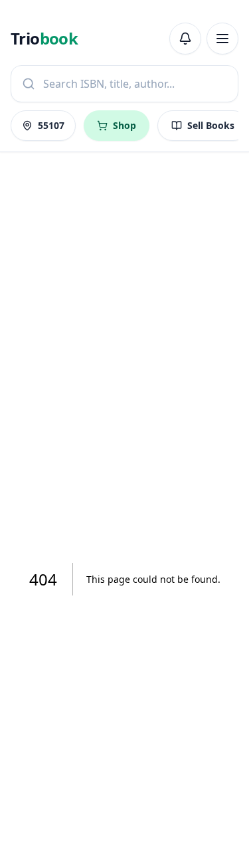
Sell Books (210, 125)
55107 (51, 125)
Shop (124, 125)
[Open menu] (222, 38)
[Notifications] (185, 38)
